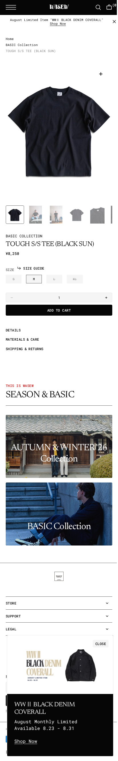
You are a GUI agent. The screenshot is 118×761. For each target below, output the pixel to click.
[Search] (94, 7)
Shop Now (56, 23)
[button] (12, 7)
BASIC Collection (22, 50)
